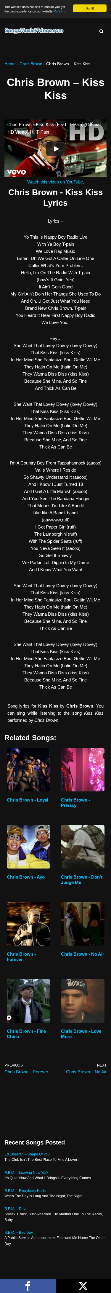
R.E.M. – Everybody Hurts (25, 1191)
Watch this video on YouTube (55, 181)
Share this (28, 1286)
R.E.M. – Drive (16, 1209)
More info (60, 11)
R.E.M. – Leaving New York (26, 1173)
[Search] (101, 31)
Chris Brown (31, 63)
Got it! (90, 8)
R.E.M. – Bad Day (18, 1232)
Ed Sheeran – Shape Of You (27, 1154)
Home (10, 63)
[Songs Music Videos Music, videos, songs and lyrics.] (34, 31)
